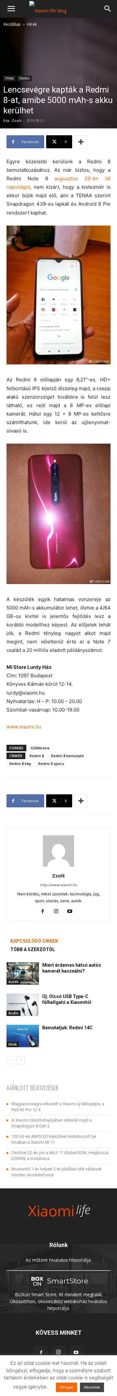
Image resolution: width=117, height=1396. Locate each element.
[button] (11, 9)
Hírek (32, 24)
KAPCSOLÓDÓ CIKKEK (34, 941)
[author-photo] (58, 866)
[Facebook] (45, 912)
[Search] (108, 9)
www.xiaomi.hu (23, 727)
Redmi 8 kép (20, 763)
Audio (13, 1013)
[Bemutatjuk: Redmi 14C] (22, 1036)
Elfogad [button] (66, 1387)
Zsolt (16, 120)
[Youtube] (72, 912)
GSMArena (40, 747)
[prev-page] (10, 1060)
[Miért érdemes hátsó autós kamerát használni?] (22, 973)
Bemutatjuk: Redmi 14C (67, 1027)
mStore (40, 1260)
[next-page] (21, 1060)
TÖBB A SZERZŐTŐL (32, 949)
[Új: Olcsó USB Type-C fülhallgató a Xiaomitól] (22, 1004)
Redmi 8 (37, 755)
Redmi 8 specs (51, 763)
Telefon (24, 78)
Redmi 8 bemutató (67, 755)
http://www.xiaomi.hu (58, 885)
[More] (81, 141)
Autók (13, 981)
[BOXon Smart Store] (58, 1288)
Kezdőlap (12, 24)
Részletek (92, 1387)
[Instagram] (58, 912)
